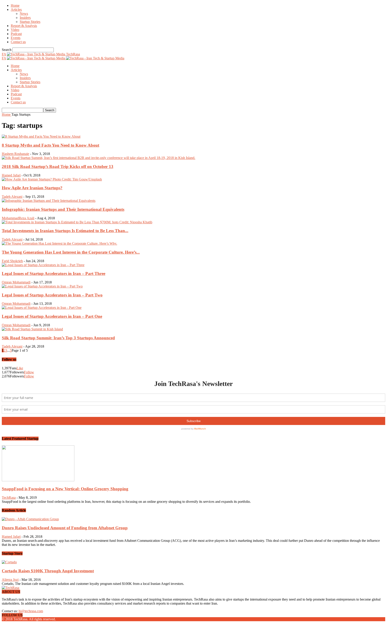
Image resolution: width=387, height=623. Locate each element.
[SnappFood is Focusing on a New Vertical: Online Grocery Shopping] (38, 480)
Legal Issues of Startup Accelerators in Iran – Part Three (53, 273)
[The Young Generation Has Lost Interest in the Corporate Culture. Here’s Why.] (59, 243)
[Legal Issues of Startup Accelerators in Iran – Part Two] (42, 286)
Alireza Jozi (10, 580)
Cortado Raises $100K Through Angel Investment (48, 571)
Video (15, 30)
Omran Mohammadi (16, 282)
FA (4, 54)
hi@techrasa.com (31, 611)
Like (20, 368)
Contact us (18, 42)
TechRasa (9, 497)
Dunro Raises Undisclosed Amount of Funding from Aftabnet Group (65, 527)
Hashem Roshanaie (15, 154)
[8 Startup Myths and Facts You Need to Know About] (41, 136)
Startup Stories (30, 22)
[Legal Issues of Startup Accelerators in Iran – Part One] (42, 307)
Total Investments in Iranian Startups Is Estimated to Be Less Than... (65, 230)
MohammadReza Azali (18, 218)
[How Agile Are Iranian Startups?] (52, 179)
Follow (29, 372)
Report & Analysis (24, 26)
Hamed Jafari (11, 175)
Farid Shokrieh (12, 261)
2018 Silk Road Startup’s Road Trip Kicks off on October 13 (57, 166)
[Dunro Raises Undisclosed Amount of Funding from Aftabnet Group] (30, 519)
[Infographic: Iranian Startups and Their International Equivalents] (48, 201)
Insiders (25, 18)
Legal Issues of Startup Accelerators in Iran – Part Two (52, 295)
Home (15, 5)
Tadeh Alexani (12, 196)
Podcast (16, 34)
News (24, 13)
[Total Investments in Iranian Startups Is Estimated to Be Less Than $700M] (77, 222)
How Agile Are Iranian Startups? (32, 187)
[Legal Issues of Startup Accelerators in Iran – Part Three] (43, 265)
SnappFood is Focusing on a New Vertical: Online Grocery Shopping (65, 488)
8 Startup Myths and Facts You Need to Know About (50, 145)
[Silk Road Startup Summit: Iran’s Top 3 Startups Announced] (32, 329)
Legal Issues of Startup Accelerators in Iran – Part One (52, 316)
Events (15, 38)
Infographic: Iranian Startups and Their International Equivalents (63, 209)
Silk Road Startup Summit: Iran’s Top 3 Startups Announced (58, 337)
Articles (16, 9)
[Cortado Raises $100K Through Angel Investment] (9, 562)
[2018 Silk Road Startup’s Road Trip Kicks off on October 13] (98, 158)
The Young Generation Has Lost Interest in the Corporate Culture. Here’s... (71, 252)
